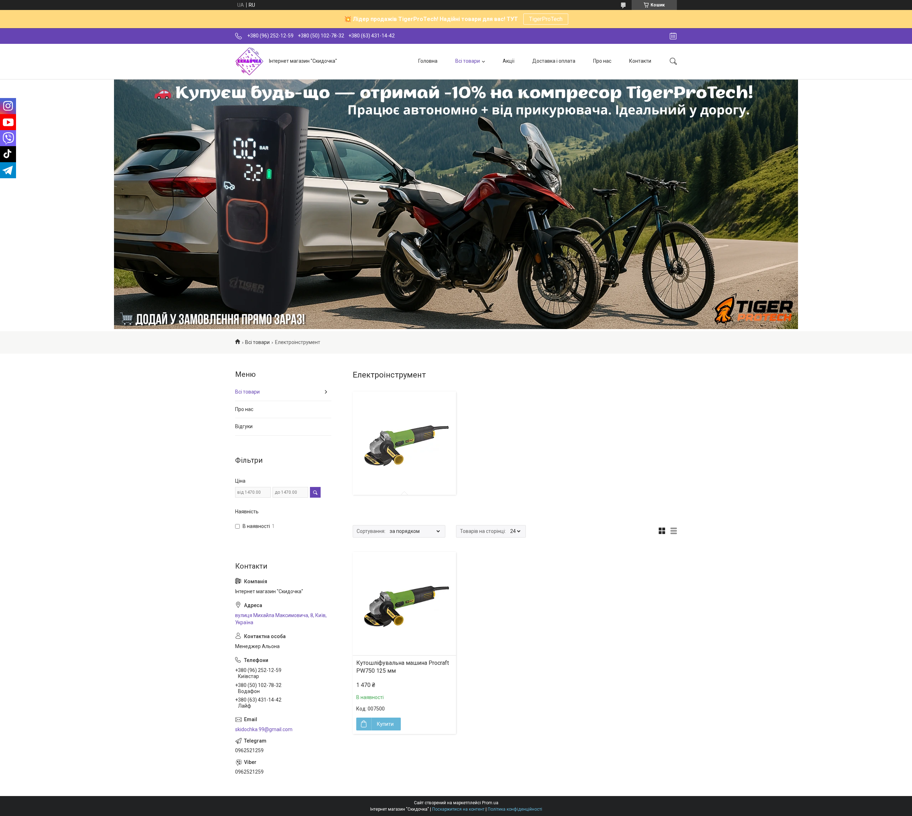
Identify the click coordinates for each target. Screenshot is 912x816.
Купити (385, 724)
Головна (427, 61)
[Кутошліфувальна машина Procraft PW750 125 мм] (404, 603)
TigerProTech (546, 19)
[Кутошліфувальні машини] (404, 443)
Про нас (602, 61)
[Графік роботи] (673, 36)
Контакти (640, 61)
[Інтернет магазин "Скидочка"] (249, 61)
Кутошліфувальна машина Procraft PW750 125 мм (402, 667)
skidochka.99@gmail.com (263, 729)
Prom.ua (490, 802)
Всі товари (467, 61)
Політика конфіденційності (515, 809)
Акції (508, 61)
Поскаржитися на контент (458, 809)
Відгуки (244, 426)
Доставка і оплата (553, 61)
